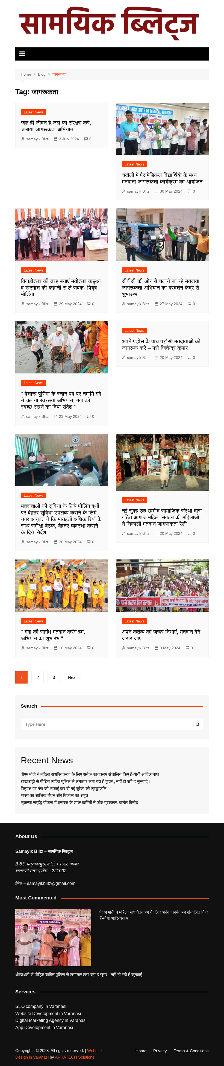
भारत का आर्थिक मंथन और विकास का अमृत (54, 795)
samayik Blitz (37, 139)
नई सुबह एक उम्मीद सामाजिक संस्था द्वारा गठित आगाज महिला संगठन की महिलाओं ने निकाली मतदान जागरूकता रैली (162, 517)
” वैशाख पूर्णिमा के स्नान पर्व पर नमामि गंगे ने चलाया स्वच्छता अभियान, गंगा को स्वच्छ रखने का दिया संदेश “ (61, 400)
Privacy (160, 1051)
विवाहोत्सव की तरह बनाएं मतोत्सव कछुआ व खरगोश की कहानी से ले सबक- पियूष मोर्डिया (61, 287)
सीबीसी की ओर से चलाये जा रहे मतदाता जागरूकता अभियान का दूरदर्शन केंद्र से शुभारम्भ (160, 287)
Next (72, 677)
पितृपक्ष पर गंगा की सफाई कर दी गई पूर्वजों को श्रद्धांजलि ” (65, 788)
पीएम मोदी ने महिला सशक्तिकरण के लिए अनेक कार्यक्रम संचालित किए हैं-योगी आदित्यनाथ (90, 774)
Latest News (33, 112)
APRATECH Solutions (75, 1057)
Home (140, 1051)
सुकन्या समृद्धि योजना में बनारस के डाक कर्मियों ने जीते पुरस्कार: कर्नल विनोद (79, 802)
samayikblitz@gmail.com (51, 883)
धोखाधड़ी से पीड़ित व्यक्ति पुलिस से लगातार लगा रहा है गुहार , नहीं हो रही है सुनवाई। (86, 781)
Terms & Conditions (191, 1051)
